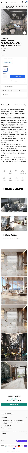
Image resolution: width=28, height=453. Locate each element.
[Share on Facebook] (5, 90)
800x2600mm (7, 62)
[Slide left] (2, 22)
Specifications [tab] (16, 105)
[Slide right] (25, 22)
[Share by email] (15, 91)
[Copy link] (19, 90)
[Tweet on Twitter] (9, 90)
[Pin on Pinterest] (12, 90)
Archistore (4, 38)
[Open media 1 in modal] (14, 22)
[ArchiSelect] (7, 414)
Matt (5, 69)
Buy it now (14, 81)
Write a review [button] (14, 404)
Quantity (4, 73)
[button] (1, 2)
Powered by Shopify (17, 450)
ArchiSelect (12, 450)
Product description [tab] (6, 105)
